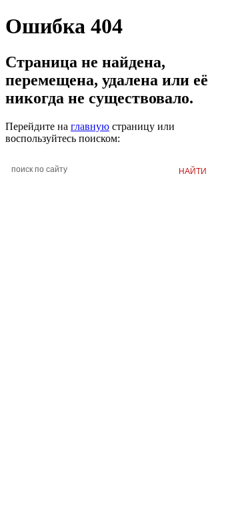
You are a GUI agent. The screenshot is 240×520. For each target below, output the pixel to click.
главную (90, 126)
